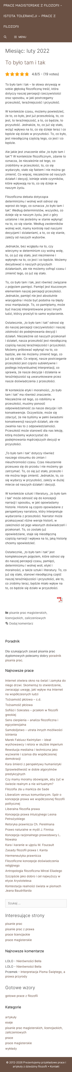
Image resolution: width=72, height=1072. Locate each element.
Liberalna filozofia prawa (22, 809)
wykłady (11, 1048)
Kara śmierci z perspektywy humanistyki (33, 764)
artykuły (10, 1017)
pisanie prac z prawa (19, 929)
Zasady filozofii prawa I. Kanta (26, 850)
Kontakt (54, 1066)
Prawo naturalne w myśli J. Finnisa (29, 829)
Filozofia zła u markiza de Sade (27, 789)
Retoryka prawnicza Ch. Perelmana (29, 824)
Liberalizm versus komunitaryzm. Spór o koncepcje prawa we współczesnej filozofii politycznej (35, 799)
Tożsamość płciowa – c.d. (23, 699)
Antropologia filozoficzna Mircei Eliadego (33, 871)
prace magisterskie (18, 940)
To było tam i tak (25, 62)
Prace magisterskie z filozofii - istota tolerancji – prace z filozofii (32, 15)
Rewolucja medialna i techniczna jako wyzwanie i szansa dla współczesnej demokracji (31, 754)
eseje (9, 1022)
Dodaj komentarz (21, 623)
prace (9, 1038)
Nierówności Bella (28, 961)
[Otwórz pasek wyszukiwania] (5, 37)
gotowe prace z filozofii (21, 996)
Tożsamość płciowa (19, 705)
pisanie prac (13, 923)
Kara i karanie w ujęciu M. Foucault (29, 845)
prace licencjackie (17, 934)
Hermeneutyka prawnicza (23, 855)
